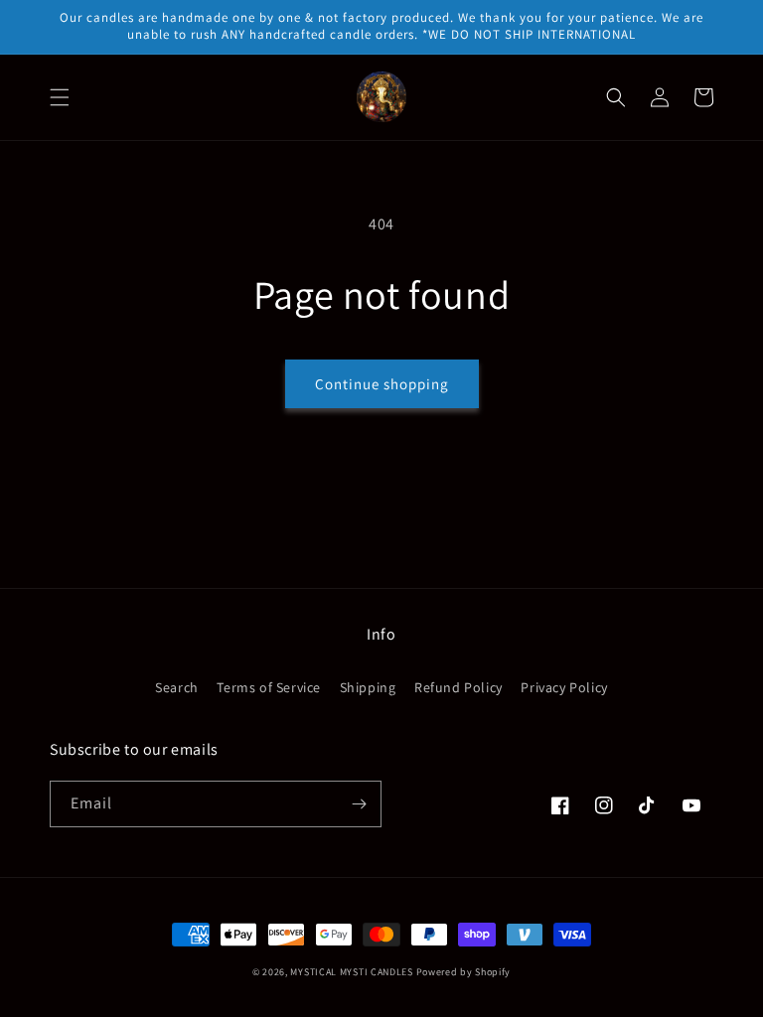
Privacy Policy (564, 687)
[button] (59, 97)
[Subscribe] (359, 804)
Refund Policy (458, 687)
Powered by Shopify (464, 971)
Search (177, 687)
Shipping (368, 687)
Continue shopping (382, 383)
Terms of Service (269, 687)
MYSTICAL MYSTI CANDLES (351, 971)
